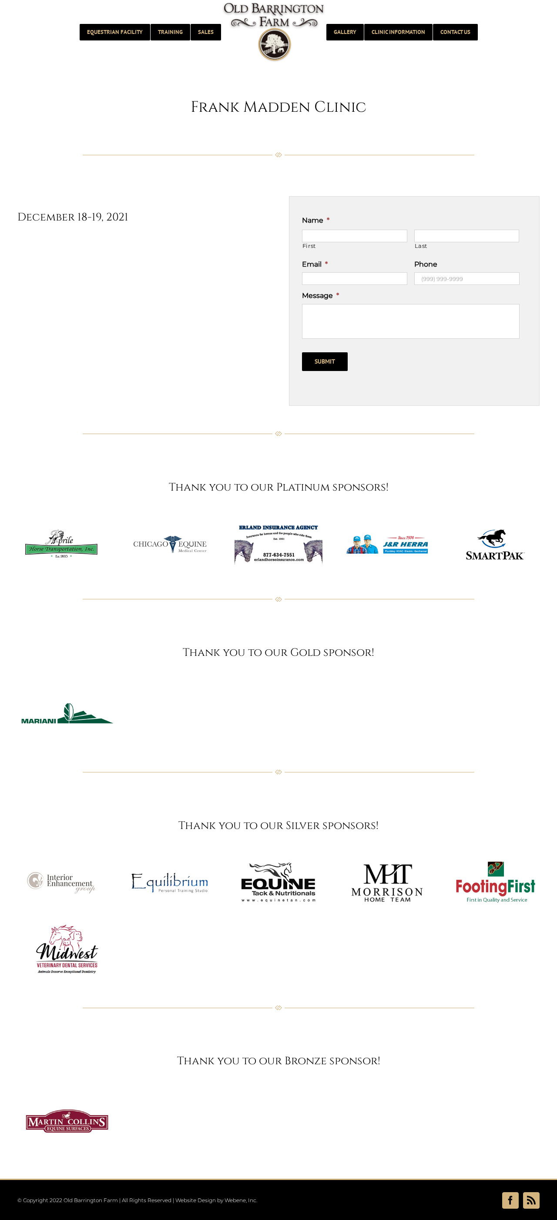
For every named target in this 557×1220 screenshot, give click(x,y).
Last (421, 246)
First (309, 246)
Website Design (195, 1200)
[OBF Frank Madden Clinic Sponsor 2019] (61, 520)
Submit (325, 361)
